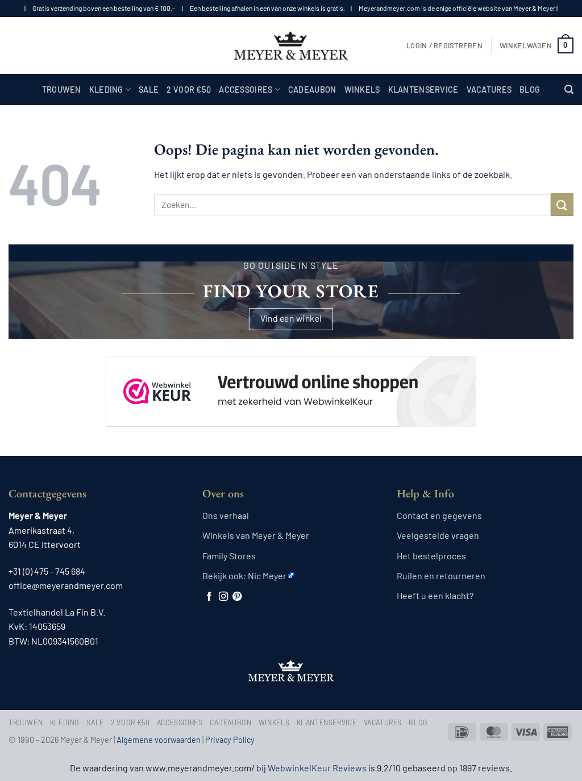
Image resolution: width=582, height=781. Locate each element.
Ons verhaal (225, 515)
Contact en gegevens (439, 515)
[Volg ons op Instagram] (223, 597)
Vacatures (489, 89)
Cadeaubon (312, 89)
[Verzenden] (562, 204)
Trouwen (61, 89)
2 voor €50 (189, 89)
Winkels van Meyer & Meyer (255, 535)
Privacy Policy (230, 740)
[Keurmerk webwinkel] (291, 381)
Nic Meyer (267, 575)
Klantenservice (423, 89)
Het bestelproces (431, 555)
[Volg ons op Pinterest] (237, 597)
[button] (444, 45)
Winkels (362, 89)
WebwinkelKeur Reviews (317, 767)
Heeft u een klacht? (435, 595)
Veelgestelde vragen (438, 535)
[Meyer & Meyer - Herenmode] (291, 45)
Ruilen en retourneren (441, 575)
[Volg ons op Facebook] (209, 597)
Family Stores (229, 555)
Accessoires (245, 89)
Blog (529, 89)
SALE (149, 89)
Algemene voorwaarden (159, 740)
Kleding (106, 89)
